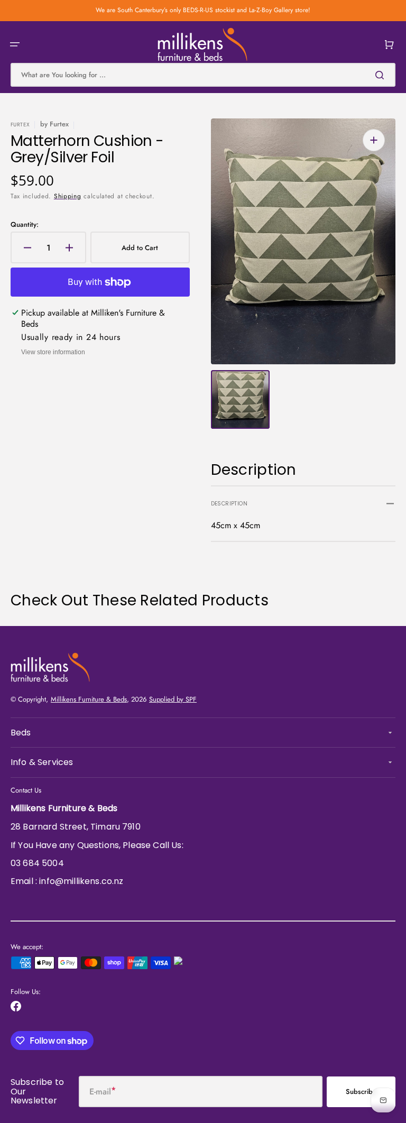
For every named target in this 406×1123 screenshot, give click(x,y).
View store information (53, 352)
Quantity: (25, 224)
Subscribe (361, 1092)
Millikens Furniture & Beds (89, 699)
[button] (14, 44)
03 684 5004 (37, 863)
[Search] (381, 75)
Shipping (67, 196)
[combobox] (203, 75)
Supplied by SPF (173, 699)
